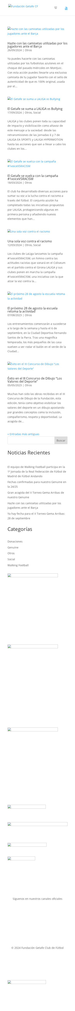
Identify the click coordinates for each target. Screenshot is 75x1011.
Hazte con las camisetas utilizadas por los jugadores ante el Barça (38, 44)
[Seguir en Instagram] (41, 910)
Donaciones (15, 541)
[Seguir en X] (34, 910)
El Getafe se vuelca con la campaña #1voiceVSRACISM (33, 177)
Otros (28, 50)
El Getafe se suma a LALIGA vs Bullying (35, 109)
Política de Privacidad (45, 963)
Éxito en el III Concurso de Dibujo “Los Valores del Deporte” (35, 380)
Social (37, 112)
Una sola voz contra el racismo (30, 241)
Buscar (61, 440)
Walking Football (18, 565)
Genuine (13, 547)
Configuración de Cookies (44, 972)
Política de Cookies (25, 967)
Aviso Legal (33, 958)
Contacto (14, 958)
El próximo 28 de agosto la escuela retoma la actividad (33, 309)
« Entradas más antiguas (23, 434)
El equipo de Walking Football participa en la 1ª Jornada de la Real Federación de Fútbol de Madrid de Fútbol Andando (37, 471)
